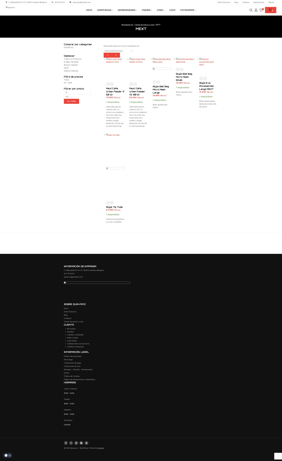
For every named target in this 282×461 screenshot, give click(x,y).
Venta (66, 68)
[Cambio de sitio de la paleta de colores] (7, 455)
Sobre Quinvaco (224, 2)
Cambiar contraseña (75, 335)
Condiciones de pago (72, 363)
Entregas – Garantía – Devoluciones (78, 369)
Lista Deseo (72, 341)
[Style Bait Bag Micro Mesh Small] (185, 62)
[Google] (86, 443)
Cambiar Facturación (75, 347)
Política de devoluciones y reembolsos (79, 379)
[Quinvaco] (17, 10)
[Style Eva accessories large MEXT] (208, 67)
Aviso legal (68, 360)
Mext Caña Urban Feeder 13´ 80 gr (137, 91)
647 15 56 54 (69, 274)
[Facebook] (66, 443)
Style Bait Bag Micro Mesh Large (161, 89)
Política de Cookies (72, 376)
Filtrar (71, 101)
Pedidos (70, 332)
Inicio (66, 308)
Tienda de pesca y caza (73, 322)
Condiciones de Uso (72, 366)
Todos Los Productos (73, 59)
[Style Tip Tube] (115, 167)
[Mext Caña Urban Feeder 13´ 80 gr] (138, 70)
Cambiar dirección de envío (78, 344)
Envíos (66, 373)
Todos (66, 80)
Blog (236, 2)
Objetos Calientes (71, 71)
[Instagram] (76, 443)
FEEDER (68, 47)
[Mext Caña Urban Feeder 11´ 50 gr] (115, 70)
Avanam (101, 448)
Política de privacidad (72, 356)
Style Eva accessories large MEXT (206, 86)
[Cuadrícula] (108, 55)
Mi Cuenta (71, 329)
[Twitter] (71, 443)
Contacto (245, 2)
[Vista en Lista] (116, 55)
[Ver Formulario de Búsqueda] (251, 10)
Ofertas (271, 2)
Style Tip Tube (114, 207)
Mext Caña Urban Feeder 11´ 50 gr (115, 91)
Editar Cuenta (72, 338)
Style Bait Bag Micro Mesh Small (184, 77)
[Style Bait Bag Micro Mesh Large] (162, 69)
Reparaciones (258, 2)
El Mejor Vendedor (71, 62)
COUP (172, 10)
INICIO (89, 10)
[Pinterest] (81, 443)
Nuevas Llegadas (71, 65)
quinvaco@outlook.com (73, 277)
